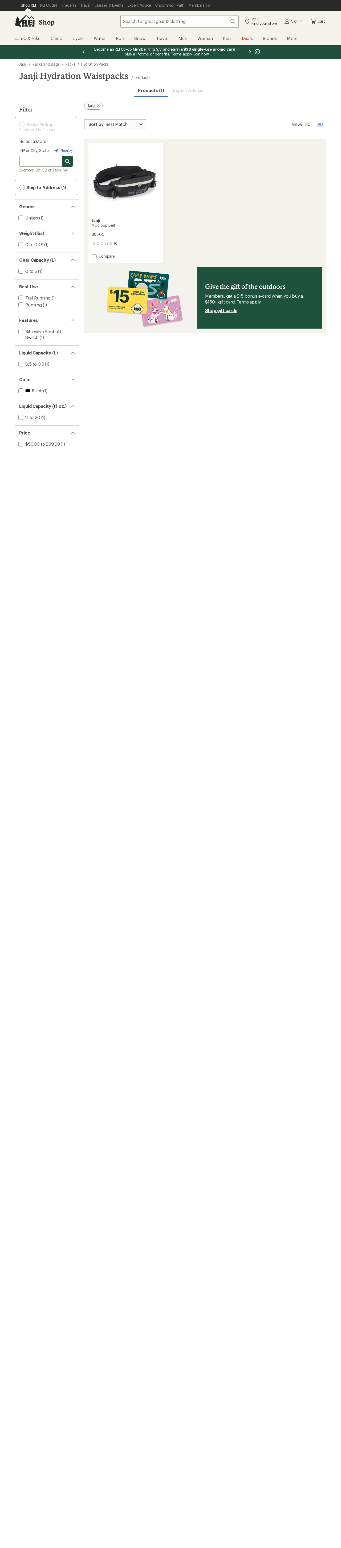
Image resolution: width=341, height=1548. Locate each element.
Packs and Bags (46, 64)
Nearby (66, 150)
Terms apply (248, 301)
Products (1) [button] (151, 90)
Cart (321, 21)
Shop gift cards (221, 310)
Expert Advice (188, 90)
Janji (23, 64)
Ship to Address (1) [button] (45, 187)
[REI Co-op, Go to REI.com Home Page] (24, 21)
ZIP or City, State (34, 150)
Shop (46, 22)
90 (320, 124)
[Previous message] (83, 52)
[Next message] (250, 52)
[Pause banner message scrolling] (257, 52)
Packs (70, 64)
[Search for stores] (67, 161)
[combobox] (179, 21)
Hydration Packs (95, 64)
